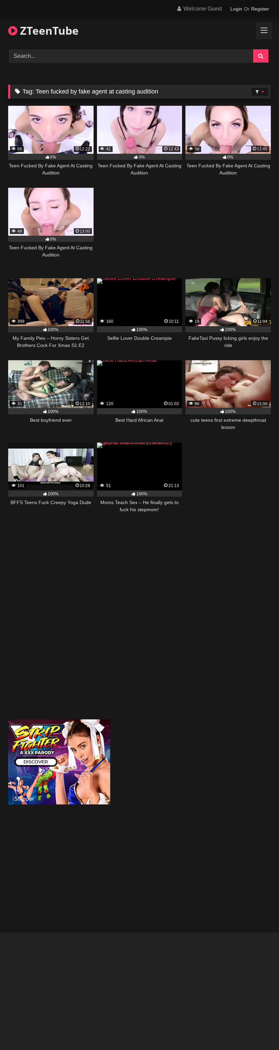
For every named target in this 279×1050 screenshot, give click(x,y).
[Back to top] (257, 1029)
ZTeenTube (48, 30)
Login (236, 9)
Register (260, 9)
